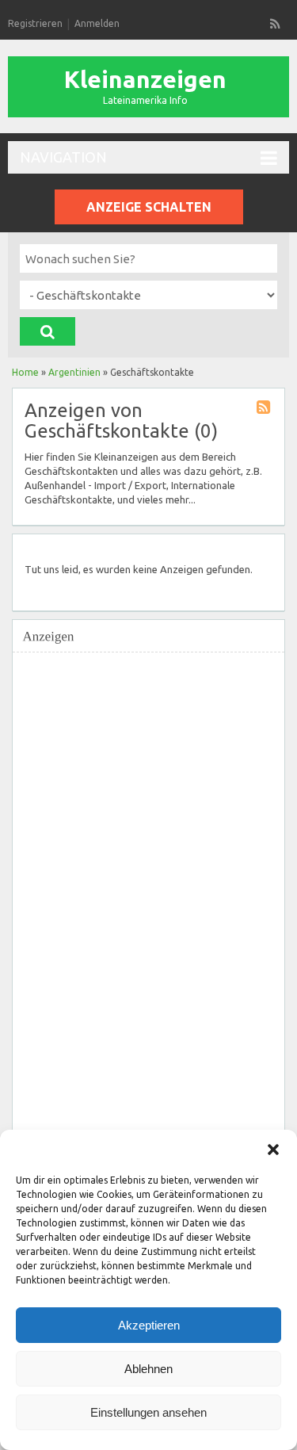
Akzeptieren (149, 1325)
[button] (273, 1149)
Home (25, 372)
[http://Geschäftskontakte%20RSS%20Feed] (265, 409)
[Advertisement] (135, 898)
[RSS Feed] (275, 24)
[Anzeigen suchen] (47, 331)
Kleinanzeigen (145, 79)
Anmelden (97, 23)
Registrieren (35, 23)
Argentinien (74, 372)
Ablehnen (148, 1368)
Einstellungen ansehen (148, 1412)
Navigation (63, 157)
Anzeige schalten (148, 207)
